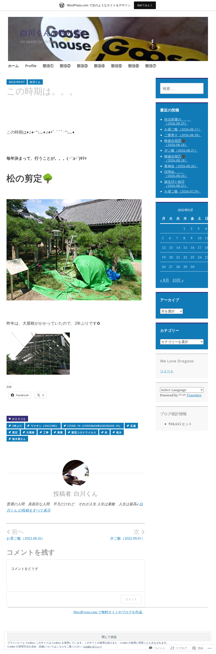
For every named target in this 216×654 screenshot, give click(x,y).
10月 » (178, 280)
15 (185, 247)
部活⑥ (133, 65)
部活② (65, 65)
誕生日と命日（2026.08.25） (176, 183)
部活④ (99, 65)
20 (171, 257)
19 (164, 257)
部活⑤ (116, 65)
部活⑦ (150, 65)
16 (192, 247)
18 (207, 247)
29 (185, 266)
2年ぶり (17, 426)
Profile (30, 65)
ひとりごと (19, 419)
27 (171, 266)
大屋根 (30, 432)
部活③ (82, 65)
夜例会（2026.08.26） (181, 166)
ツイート (167, 371)
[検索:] (182, 88)
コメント (131, 599)
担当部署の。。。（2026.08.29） (177, 121)
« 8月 (164, 280)
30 (192, 266)
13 (171, 247)
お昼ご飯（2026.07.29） (182, 191)
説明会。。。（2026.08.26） (176, 173)
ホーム (13, 65)
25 (207, 257)
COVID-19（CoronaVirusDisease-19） (94, 426)
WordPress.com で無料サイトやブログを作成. (108, 612)
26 (164, 266)
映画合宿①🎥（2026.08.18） (176, 158)
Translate (193, 395)
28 (178, 266)
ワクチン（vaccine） (45, 426)
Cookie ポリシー (92, 646)
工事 (46, 432)
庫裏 (60, 432)
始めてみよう (145, 5)
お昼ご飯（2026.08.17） (182, 129)
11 (207, 238)
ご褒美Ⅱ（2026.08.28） (182, 135)
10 (199, 238)
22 (185, 257)
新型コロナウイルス (84, 432)
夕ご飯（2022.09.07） (127, 534)
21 (178, 257)
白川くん (35, 82)
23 (192, 257)
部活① (48, 65)
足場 (133, 426)
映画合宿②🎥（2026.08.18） (176, 142)
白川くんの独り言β (53, 33)
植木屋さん (19, 439)
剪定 (15, 432)
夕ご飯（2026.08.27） (181, 150)
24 (199, 257)
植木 (119, 432)
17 (199, 247)
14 (178, 247)
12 (164, 247)
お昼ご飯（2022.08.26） (26, 534)
